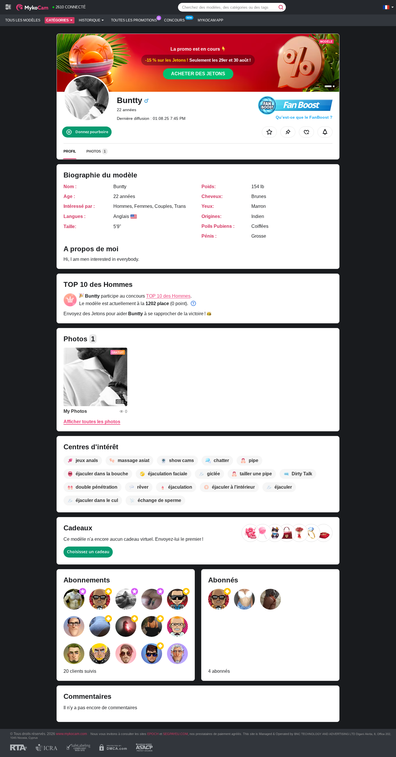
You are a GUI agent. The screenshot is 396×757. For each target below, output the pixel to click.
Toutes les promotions (134, 20)
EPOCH (153, 734)
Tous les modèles (22, 20)
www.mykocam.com (71, 734)
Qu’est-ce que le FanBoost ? (304, 117)
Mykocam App (210, 20)
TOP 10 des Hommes (168, 296)
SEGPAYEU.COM (175, 734)
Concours (174, 20)
